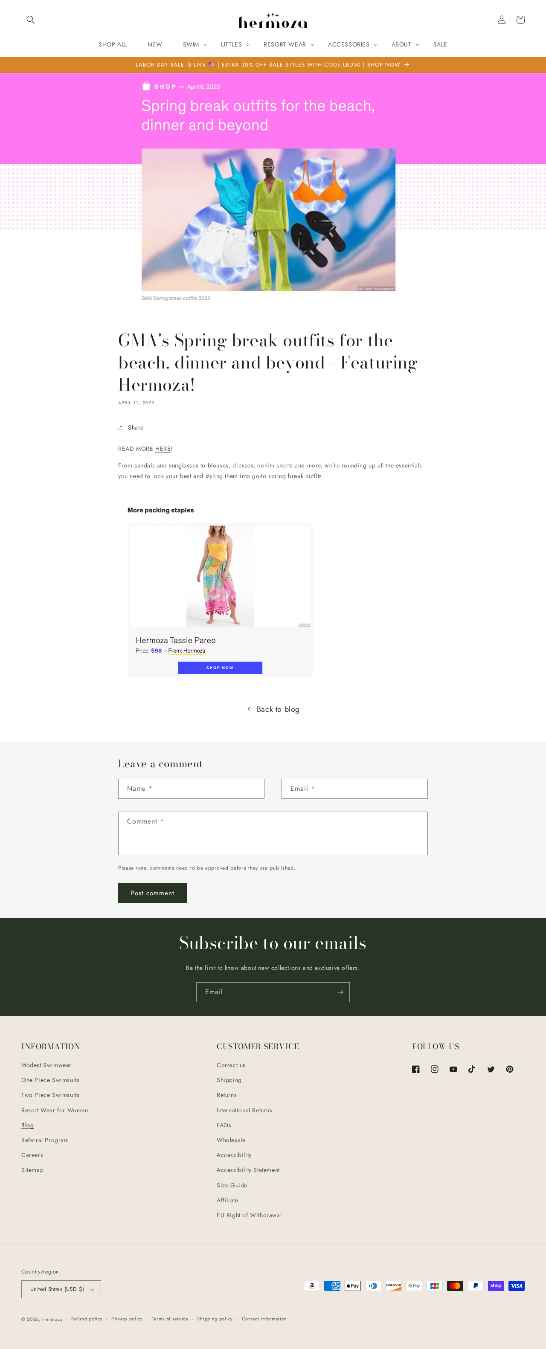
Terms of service (170, 1318)
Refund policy (86, 1318)
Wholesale (231, 1140)
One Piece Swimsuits (50, 1080)
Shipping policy (215, 1318)
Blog (27, 1125)
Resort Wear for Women (54, 1110)
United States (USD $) (57, 1289)
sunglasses (183, 465)
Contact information (264, 1318)
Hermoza (52, 1319)
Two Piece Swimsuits (50, 1095)
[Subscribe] (340, 992)
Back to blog (278, 709)
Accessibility (234, 1155)
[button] (30, 19)
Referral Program (45, 1140)
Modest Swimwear (46, 1065)
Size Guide (232, 1185)
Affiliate (227, 1200)
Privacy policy (127, 1318)
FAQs (224, 1125)
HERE (163, 448)
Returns (227, 1095)
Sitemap (32, 1170)
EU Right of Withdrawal (249, 1215)
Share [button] (136, 427)
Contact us (231, 1065)
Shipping (229, 1080)
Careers (32, 1155)
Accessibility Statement (248, 1170)
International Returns (245, 1110)
